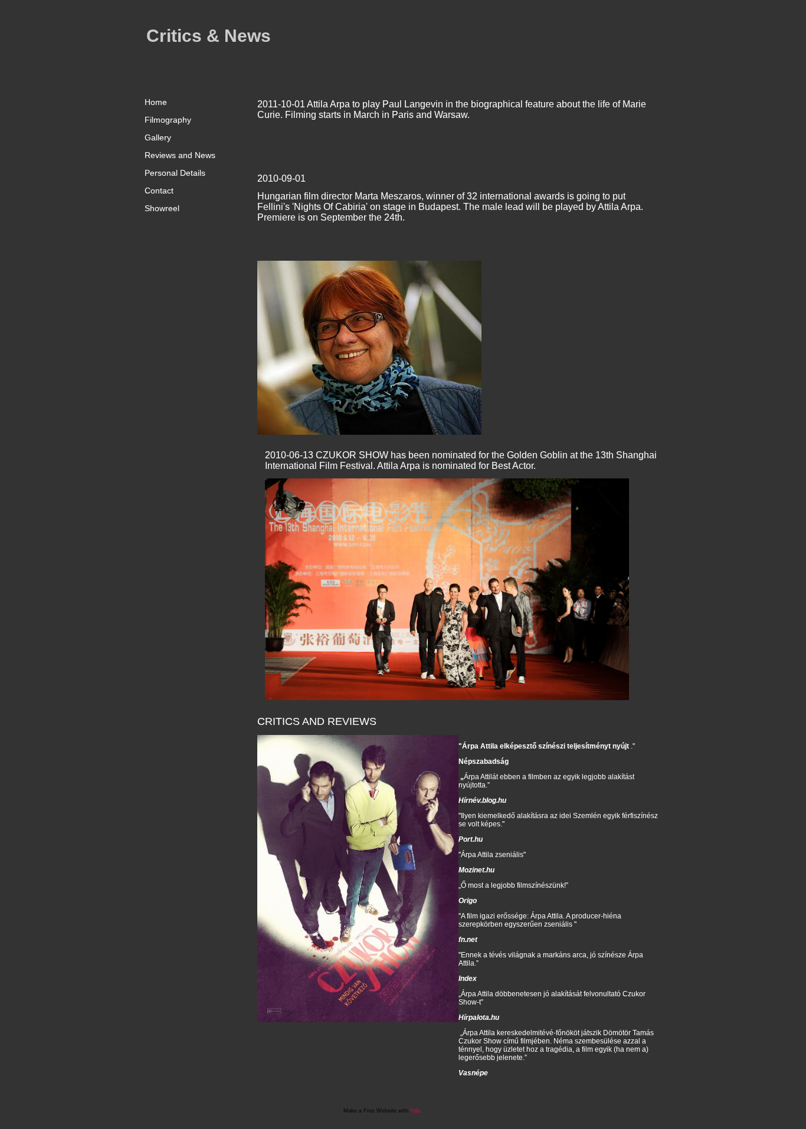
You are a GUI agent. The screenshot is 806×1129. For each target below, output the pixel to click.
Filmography (168, 119)
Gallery (158, 137)
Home (156, 102)
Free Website (380, 1111)
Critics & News (208, 35)
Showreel (162, 208)
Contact (159, 190)
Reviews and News (180, 155)
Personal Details (175, 173)
